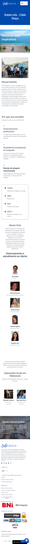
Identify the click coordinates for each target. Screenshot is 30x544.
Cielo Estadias (11, 541)
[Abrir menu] (18, 3)
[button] (7, 433)
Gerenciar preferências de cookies (7, 497)
